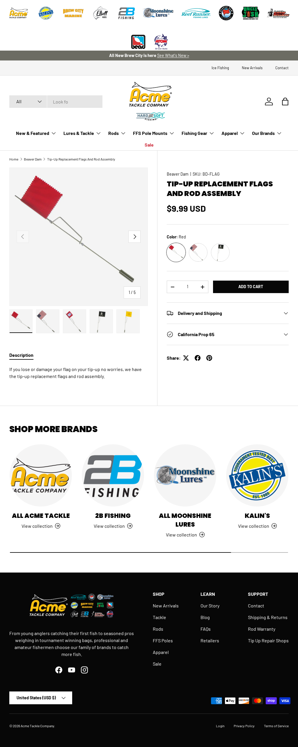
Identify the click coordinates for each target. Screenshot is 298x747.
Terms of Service (276, 726)
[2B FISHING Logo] (126, 13)
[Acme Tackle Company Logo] (18, 13)
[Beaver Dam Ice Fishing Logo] (226, 13)
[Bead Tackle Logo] (138, 42)
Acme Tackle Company (37, 726)
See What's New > (173, 55)
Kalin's (257, 515)
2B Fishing (113, 515)
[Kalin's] (257, 475)
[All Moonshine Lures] (185, 475)
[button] (285, 101)
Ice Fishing (220, 67)
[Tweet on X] (186, 358)
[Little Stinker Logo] (278, 13)
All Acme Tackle (41, 515)
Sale (149, 144)
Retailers (210, 640)
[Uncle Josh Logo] (250, 13)
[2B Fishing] (113, 475)
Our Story (210, 605)
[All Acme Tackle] (41, 475)
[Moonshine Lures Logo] (158, 13)
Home (13, 159)
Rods (158, 629)
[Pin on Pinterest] (209, 358)
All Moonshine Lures (185, 520)
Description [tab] (21, 355)
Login (220, 726)
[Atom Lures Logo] (161, 42)
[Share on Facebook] (197, 358)
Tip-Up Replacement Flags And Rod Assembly (81, 159)
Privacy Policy (244, 726)
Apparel (161, 652)
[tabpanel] (78, 373)
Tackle (159, 617)
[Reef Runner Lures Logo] (195, 13)
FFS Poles (163, 640)
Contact (282, 67)
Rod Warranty (261, 629)
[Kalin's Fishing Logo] (46, 13)
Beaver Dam (33, 159)
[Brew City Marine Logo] (73, 13)
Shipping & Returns (268, 617)
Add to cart (250, 286)
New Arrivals (252, 67)
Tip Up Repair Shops (268, 640)
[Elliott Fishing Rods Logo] (101, 13)
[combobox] (55, 101)
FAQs (206, 629)
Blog (205, 617)
